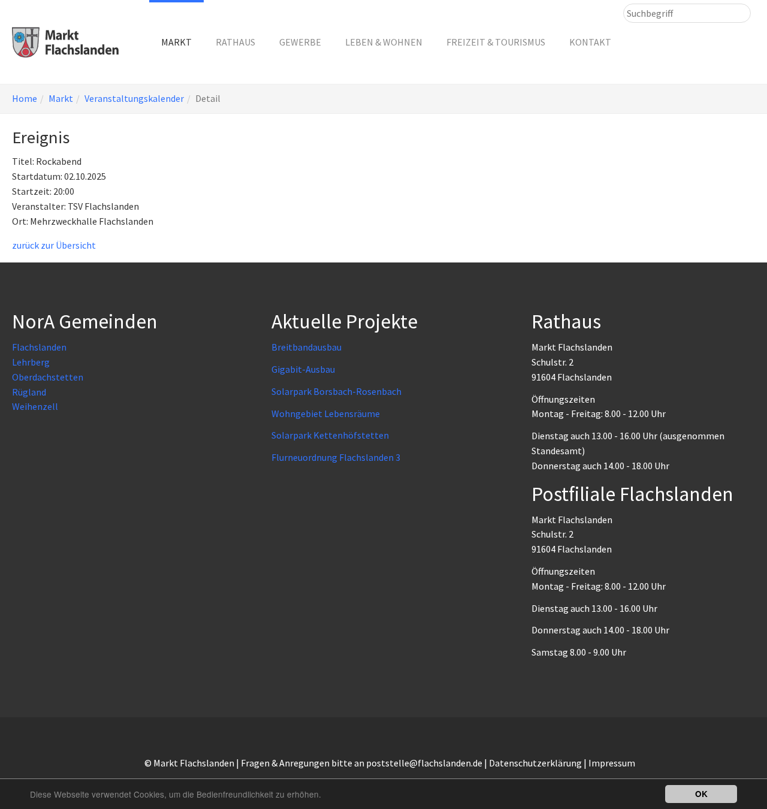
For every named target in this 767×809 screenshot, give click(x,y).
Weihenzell (35, 406)
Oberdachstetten (47, 377)
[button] (176, 42)
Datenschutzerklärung (535, 763)
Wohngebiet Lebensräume (325, 413)
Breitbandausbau (306, 347)
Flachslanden (39, 347)
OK (701, 793)
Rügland (29, 392)
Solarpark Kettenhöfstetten (330, 435)
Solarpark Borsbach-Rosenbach (336, 391)
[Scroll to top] (728, 770)
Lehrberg (31, 362)
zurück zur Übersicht (54, 245)
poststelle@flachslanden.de (424, 763)
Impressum (611, 763)
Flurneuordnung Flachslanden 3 (335, 457)
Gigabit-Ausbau (303, 369)
